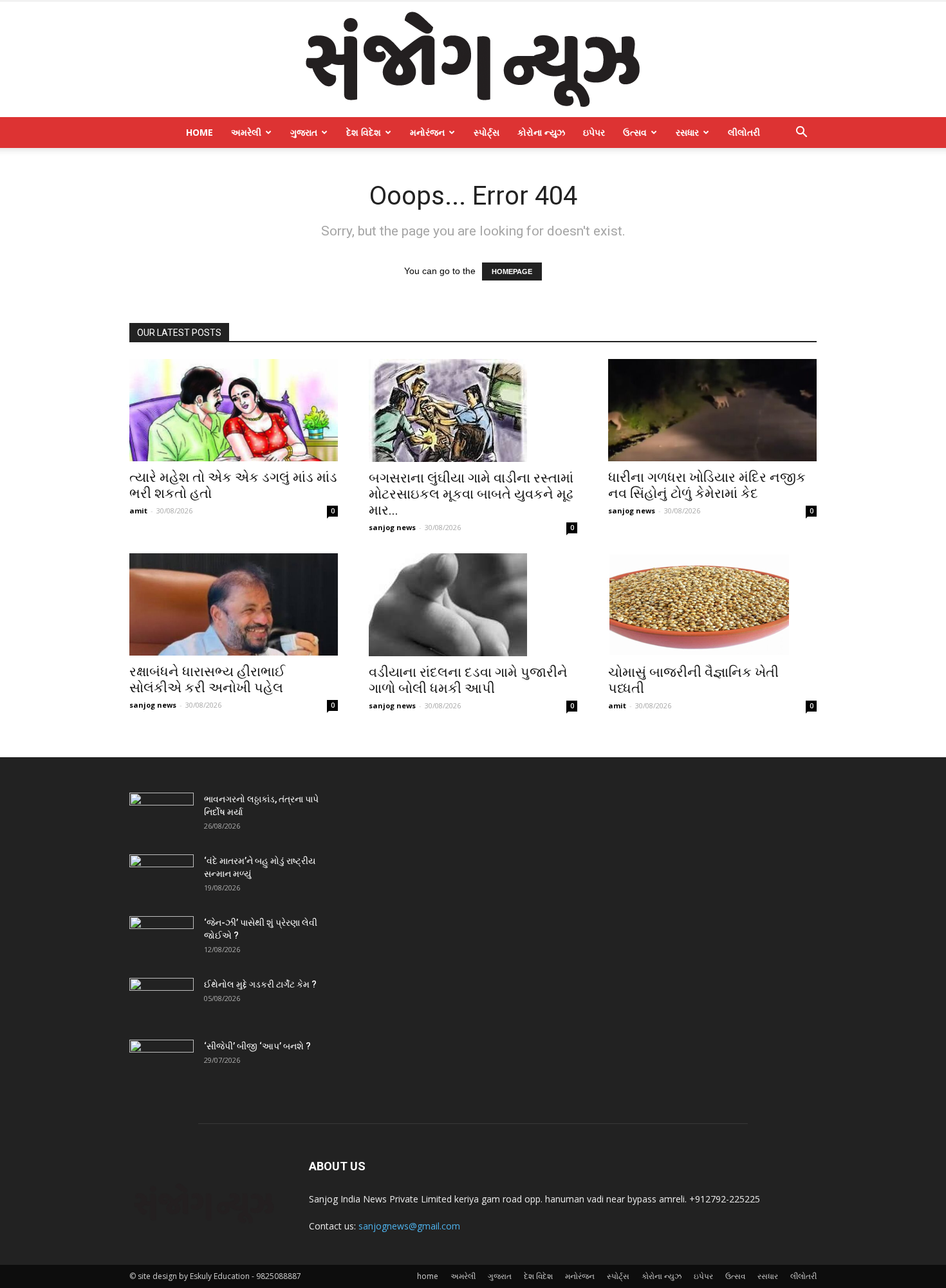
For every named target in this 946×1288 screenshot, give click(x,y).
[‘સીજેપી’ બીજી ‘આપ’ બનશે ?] (161, 1062)
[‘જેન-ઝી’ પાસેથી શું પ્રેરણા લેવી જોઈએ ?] (161, 938)
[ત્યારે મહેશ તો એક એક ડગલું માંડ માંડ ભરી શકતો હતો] (233, 410)
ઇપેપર (594, 132)
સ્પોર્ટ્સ (486, 132)
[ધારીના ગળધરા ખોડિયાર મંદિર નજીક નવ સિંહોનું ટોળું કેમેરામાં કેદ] (712, 410)
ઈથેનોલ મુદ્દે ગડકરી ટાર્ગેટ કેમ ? (260, 984)
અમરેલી (246, 132)
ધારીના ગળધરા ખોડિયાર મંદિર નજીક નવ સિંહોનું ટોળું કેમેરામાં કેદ (707, 485)
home (199, 132)
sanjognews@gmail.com (409, 1226)
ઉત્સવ (635, 132)
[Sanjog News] (473, 59)
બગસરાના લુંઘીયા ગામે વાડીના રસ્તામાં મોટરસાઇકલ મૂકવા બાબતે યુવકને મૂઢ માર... (471, 494)
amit (138, 510)
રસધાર (687, 132)
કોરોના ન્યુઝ (541, 132)
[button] (801, 133)
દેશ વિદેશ (363, 132)
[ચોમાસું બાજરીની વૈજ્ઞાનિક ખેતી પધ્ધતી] (712, 604)
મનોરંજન (427, 132)
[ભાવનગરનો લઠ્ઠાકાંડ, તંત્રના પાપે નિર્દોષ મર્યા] (161, 815)
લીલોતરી (744, 132)
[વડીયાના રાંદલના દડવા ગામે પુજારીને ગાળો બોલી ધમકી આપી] (473, 604)
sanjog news (392, 527)
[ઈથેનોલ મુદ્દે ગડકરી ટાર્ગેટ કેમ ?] (161, 1000)
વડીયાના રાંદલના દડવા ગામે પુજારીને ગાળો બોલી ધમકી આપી (468, 680)
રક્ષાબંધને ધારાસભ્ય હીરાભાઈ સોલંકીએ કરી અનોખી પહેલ (207, 679)
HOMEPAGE (512, 271)
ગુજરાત (303, 132)
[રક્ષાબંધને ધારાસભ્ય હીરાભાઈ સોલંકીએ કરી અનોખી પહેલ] (233, 604)
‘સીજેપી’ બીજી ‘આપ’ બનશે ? (257, 1046)
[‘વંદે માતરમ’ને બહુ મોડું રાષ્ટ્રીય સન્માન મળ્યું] (161, 876)
